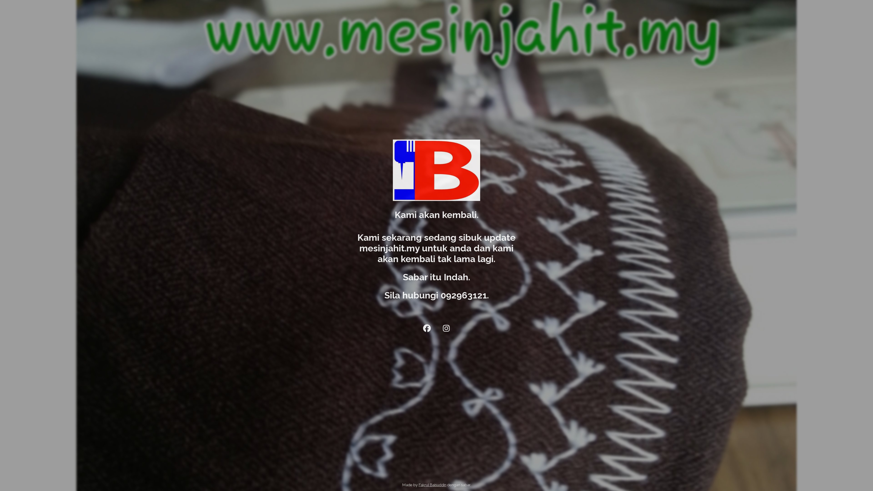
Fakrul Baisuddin (432, 485)
